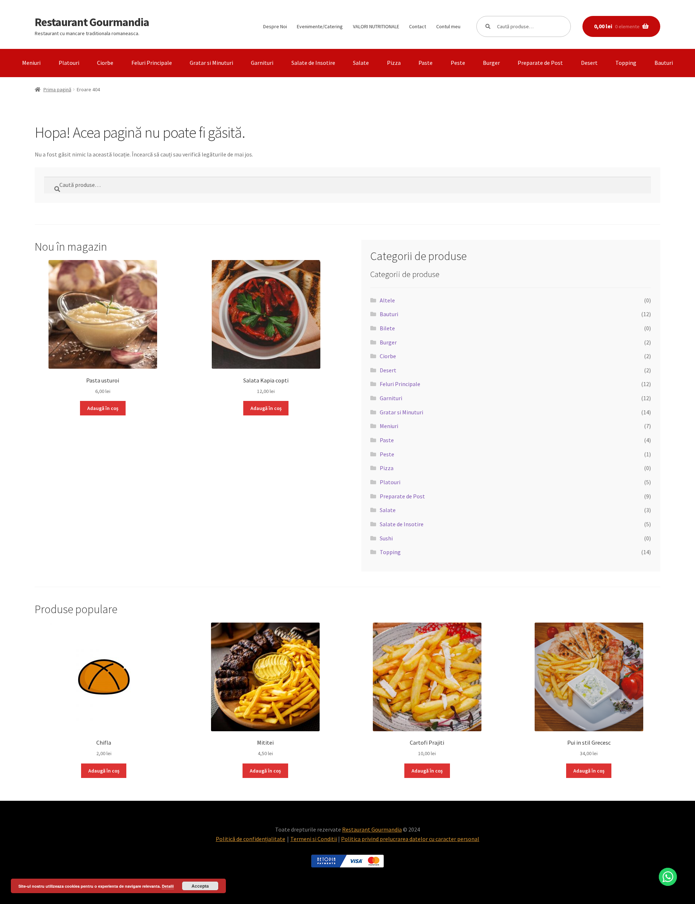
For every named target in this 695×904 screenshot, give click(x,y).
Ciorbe (105, 62)
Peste (458, 62)
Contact (417, 26)
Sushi (386, 538)
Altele (387, 300)
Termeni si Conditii (313, 838)
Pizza (394, 62)
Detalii (168, 886)
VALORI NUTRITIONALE (376, 26)
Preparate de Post (540, 62)
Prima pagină (57, 89)
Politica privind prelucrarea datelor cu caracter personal (410, 838)
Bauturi (663, 62)
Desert (589, 62)
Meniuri (31, 62)
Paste (425, 62)
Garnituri (262, 62)
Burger (491, 62)
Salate (361, 62)
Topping (625, 62)
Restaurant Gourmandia (92, 22)
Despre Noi (275, 26)
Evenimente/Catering (320, 26)
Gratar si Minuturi (211, 62)
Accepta (200, 886)
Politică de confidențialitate (250, 838)
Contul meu (448, 26)
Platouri (69, 62)
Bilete (387, 328)
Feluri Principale (151, 62)
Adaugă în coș (102, 408)
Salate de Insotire (313, 62)
